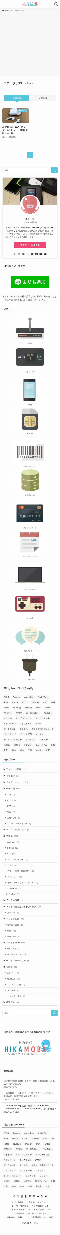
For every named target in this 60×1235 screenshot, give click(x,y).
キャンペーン (10, 723)
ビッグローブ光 (16, 996)
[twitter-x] (19, 254)
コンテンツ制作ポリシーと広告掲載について (30, 1206)
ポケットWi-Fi (15, 942)
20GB (6, 697)
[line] (32, 254)
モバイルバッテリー (13, 739)
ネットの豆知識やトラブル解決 (23, 906)
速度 (48, 750)
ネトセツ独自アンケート (43, 729)
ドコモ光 (24, 729)
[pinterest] (36, 254)
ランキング (31, 739)
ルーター (13, 913)
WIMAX (19, 713)
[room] (28, 254)
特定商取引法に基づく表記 (42, 1217)
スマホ (38, 723)
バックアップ (10, 734)
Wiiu (11, 812)
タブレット (14, 877)
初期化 (17, 745)
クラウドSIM (25, 723)
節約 (14, 750)
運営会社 (22, 1202)
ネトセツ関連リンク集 (41, 1210)
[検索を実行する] (54, 170)
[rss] (42, 1196)
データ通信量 (10, 729)
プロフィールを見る (30, 245)
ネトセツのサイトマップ (20, 1210)
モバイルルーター (17, 954)
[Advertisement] (30, 43)
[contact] (45, 254)
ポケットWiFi (26, 734)
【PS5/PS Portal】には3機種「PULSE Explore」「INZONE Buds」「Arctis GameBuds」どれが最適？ (30, 1108)
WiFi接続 (8, 713)
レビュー (44, 739)
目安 (6, 750)
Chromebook (15, 925)
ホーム (13, 1202)
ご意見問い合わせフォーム (38, 1202)
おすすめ (8, 718)
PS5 (11, 806)
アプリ (12, 865)
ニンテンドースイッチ (19, 824)
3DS (11, 795)
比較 (53, 745)
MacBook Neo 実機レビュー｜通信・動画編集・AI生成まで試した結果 (29, 1084)
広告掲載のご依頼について (18, 1217)
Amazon (16, 697)
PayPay (28, 708)
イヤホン (12, 775)
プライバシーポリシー (21, 1213)
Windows (13, 936)
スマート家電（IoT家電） (20, 871)
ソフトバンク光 (16, 984)
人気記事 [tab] (43, 98)
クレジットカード (17, 782)
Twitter (47, 708)
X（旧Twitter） (33, 713)
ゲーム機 (13, 788)
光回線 (7, 745)
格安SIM (27, 745)
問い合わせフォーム (40, 1213)
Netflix (6, 708)
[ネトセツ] (30, 4)
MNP (53, 702)
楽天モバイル (41, 745)
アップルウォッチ (24, 718)
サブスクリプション (18, 829)
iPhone (15, 702)
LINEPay (35, 702)
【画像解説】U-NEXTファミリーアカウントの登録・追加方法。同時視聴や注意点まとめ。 (29, 1096)
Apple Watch (43, 697)
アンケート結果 (43, 718)
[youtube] (40, 254)
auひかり (13, 973)
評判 (30, 750)
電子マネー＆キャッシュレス (22, 882)
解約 (22, 750)
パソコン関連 (15, 919)
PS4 (38, 708)
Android (13, 842)
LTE (11, 854)
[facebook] (14, 254)
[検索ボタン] (56, 4)
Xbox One (13, 818)
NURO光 (17, 708)
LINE (24, 702)
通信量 (39, 750)
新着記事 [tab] (16, 98)
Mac (45, 702)
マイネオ (40, 734)
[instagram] (23, 254)
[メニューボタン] (4, 4)
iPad (6, 702)
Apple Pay (29, 697)
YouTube (48, 713)
